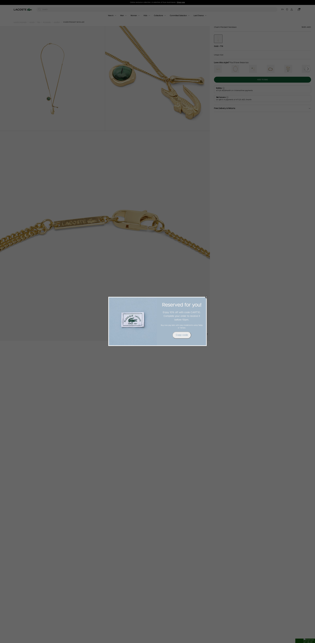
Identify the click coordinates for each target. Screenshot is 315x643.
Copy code (182, 335)
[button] (206, 297)
